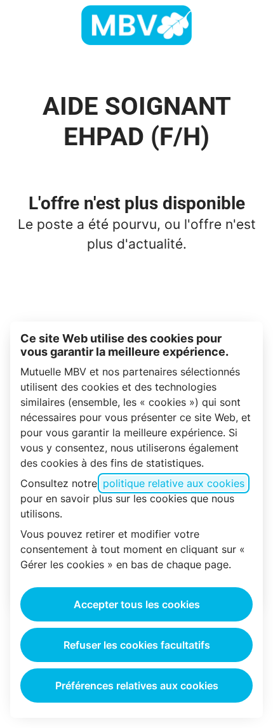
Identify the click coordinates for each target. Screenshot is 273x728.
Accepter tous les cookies (137, 604)
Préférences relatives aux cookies (136, 685)
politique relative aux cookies (173, 483)
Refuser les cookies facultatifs (136, 645)
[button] (247, 25)
